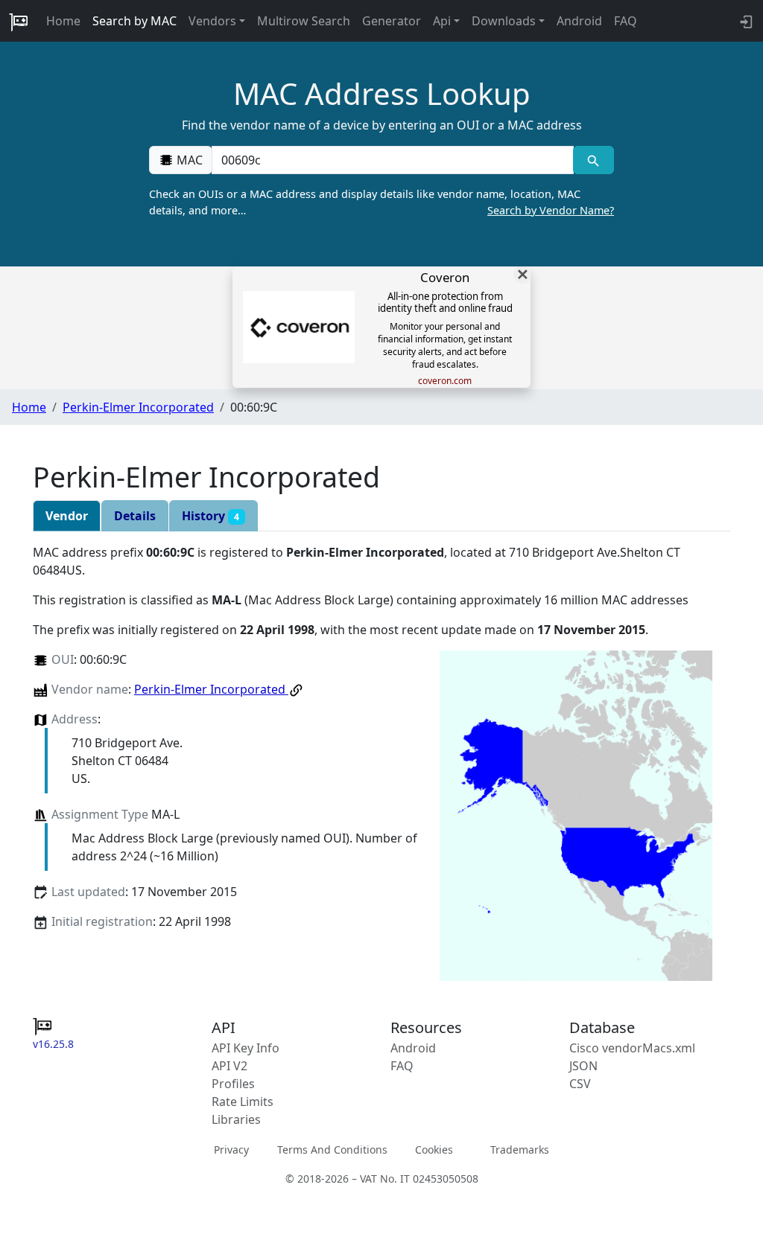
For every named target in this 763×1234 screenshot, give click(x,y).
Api (442, 21)
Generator (391, 21)
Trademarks (519, 1149)
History (210, 516)
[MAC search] (593, 160)
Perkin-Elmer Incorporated (138, 407)
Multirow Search (303, 21)
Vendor (66, 516)
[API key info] (744, 21)
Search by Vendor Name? (550, 210)
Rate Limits (242, 1101)
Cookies (434, 1149)
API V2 (229, 1066)
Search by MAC (134, 21)
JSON (583, 1066)
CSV (580, 1083)
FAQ (625, 21)
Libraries (236, 1119)
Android (579, 21)
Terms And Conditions (332, 1149)
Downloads (504, 21)
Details (135, 516)
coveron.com (445, 381)
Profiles (233, 1083)
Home (63, 21)
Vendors (212, 21)
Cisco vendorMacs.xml (632, 1048)
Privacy (231, 1149)
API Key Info (245, 1048)
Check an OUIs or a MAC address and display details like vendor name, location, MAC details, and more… (381, 202)
